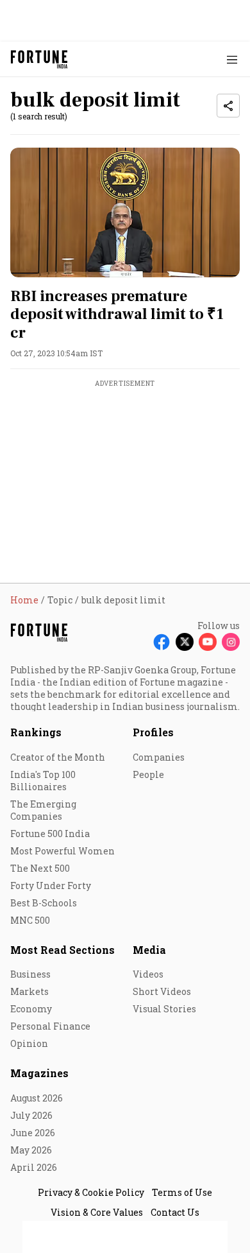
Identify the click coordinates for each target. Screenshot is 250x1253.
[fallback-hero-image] (125, 212)
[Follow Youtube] (208, 642)
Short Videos (162, 991)
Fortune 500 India (50, 833)
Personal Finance (50, 1026)
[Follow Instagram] (231, 642)
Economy (31, 1009)
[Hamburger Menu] (232, 59)
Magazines (39, 1073)
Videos (148, 974)
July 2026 (31, 1115)
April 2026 (33, 1167)
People (148, 774)
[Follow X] (185, 642)
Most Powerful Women (62, 851)
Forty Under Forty (50, 885)
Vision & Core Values (97, 1212)
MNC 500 (30, 920)
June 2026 (32, 1133)
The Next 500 (40, 868)
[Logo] (39, 59)
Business (30, 974)
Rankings (36, 732)
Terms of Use (182, 1192)
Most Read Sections (62, 949)
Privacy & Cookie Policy (91, 1192)
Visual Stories (164, 1009)
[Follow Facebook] (162, 642)
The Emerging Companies (43, 810)
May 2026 (31, 1150)
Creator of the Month (57, 757)
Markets (29, 991)
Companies (159, 757)
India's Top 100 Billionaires (43, 780)
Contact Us (175, 1212)
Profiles (153, 732)
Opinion (29, 1043)
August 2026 (36, 1098)
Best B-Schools (43, 903)
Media (149, 949)
